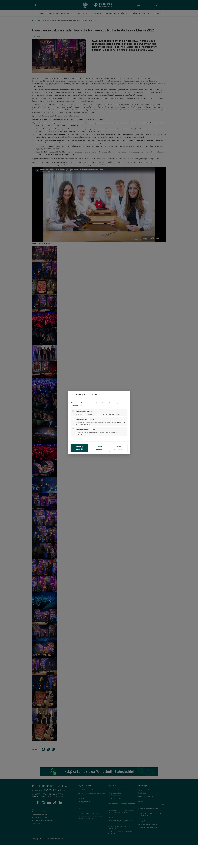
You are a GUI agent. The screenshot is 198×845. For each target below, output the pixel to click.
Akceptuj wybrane (98, 447)
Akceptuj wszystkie (79, 447)
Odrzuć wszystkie (118, 447)
